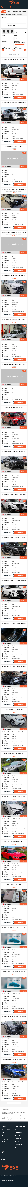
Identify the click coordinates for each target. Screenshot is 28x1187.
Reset (4, 25)
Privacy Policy (5, 1140)
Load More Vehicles (14, 1103)
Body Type (4, 41)
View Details (7, 97)
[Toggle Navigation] (26, 7)
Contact (5, 1136)
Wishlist (24, 79)
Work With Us (6, 1131)
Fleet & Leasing (18, 1143)
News (4, 1127)
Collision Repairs (18, 1137)
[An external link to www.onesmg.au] (14, 2)
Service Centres (18, 1131)
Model (3, 35)
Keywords (4, 17)
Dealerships (20, 1127)
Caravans (19, 1148)
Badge (16, 35)
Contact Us (20, 97)
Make (15, 30)
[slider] (25, 44)
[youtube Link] (3, 1152)
